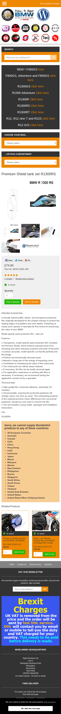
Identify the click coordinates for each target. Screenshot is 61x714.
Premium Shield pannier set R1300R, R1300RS (14, 539)
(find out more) (50, 702)
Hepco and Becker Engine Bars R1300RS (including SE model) (44, 540)
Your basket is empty (50, 3)
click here (37, 86)
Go (44, 589)
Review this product (25, 279)
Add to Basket (12, 302)
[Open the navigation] (4, 3)
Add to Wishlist (31, 302)
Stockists (48, 564)
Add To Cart (19, 552)
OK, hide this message (30, 709)
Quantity (8, 290)
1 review (8, 279)
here (41, 69)
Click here (42, 92)
